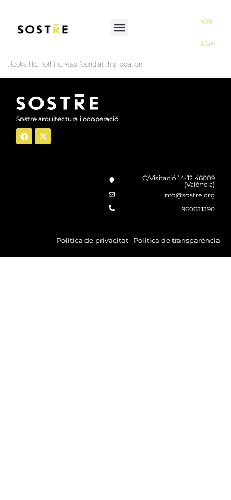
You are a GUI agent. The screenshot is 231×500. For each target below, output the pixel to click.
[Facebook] (24, 136)
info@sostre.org (189, 195)
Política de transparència (176, 240)
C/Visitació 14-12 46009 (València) (178, 181)
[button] (119, 27)
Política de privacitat (92, 240)
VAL (208, 21)
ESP (208, 43)
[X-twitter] (43, 136)
